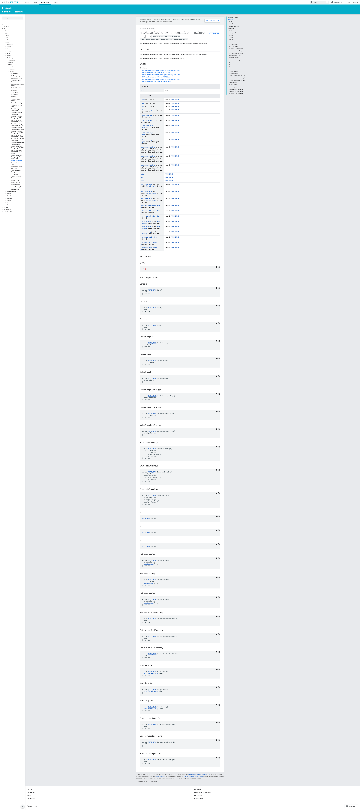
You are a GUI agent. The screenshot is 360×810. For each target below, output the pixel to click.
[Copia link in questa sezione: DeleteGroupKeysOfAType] (163, 390)
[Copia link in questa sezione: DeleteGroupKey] (155, 337)
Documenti (19, 12)
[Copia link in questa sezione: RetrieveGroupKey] (157, 554)
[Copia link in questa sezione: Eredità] (148, 64)
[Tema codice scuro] (217, 267)
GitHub (348, 2)
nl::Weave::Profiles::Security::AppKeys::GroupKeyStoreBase (161, 70)
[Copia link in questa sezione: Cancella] (149, 284)
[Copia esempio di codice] (219, 267)
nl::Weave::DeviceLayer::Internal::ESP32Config (156, 77)
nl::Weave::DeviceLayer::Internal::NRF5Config (156, 72)
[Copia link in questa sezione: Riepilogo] (150, 50)
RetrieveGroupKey (147, 184)
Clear (143, 100)
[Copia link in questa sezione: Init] (144, 512)
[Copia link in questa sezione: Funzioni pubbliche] (159, 278)
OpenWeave (143, 28)
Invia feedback (213, 33)
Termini (29, 806)
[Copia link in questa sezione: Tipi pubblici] (153, 257)
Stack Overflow (198, 798)
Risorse (55, 2)
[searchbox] (12, 18)
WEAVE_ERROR (175, 100)
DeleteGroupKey (146, 110)
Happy (35, 2)
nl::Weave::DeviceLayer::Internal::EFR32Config (156, 81)
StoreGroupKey (146, 221)
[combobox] (319, 2)
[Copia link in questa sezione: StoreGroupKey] (154, 665)
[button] (12, 24)
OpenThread (31, 798)
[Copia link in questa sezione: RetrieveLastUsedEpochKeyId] (166, 613)
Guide (27, 2)
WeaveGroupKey (151, 186)
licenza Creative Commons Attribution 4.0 (199, 774)
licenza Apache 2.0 (160, 776)
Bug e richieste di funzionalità (202, 792)
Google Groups (198, 795)
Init (142, 174)
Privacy (36, 806)
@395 (142, 90)
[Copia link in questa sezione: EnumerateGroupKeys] (160, 443)
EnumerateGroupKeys (148, 147)
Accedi (355, 2)
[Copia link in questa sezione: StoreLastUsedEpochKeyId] (164, 718)
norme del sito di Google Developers (193, 776)
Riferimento (45, 2)
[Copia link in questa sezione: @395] (146, 263)
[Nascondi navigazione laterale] (22, 806)
